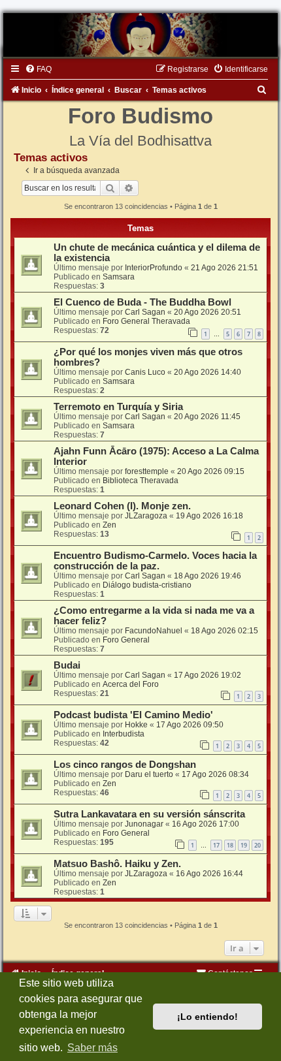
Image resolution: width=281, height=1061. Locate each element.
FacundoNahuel (153, 630)
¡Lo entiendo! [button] (207, 1016)
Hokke (136, 724)
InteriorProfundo (153, 267)
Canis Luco (145, 372)
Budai (67, 665)
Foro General (126, 639)
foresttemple (147, 471)
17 (216, 845)
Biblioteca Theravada (140, 480)
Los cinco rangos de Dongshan (125, 764)
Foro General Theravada (146, 321)
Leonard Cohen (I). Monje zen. (122, 506)
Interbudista (123, 733)
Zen (109, 525)
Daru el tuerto (149, 774)
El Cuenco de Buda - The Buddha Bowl (142, 302)
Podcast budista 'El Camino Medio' (133, 715)
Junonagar (144, 824)
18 (230, 845)
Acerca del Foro (131, 684)
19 (243, 845)
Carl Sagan (145, 312)
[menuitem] (38, 69)
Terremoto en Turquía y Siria (118, 407)
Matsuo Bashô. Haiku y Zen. (117, 864)
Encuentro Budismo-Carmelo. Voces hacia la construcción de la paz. (155, 560)
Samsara (119, 276)
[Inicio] (140, 35)
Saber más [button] (92, 1047)
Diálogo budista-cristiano (147, 585)
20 (257, 845)
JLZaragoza (146, 515)
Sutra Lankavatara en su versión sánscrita (149, 814)
